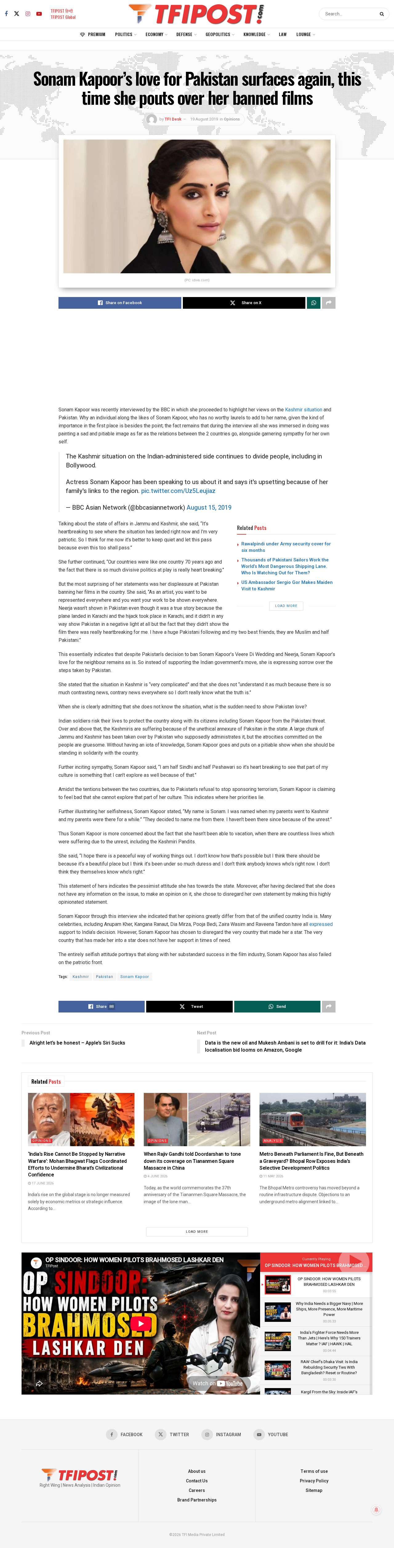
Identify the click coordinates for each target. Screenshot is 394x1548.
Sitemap (314, 1490)
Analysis (273, 1141)
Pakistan (104, 977)
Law (283, 34)
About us (197, 1471)
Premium (96, 34)
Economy (154, 34)
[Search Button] (383, 14)
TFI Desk (173, 119)
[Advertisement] (197, 363)
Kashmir (81, 977)
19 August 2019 (204, 119)
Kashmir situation (303, 410)
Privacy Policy (314, 1481)
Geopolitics (218, 34)
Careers (197, 1490)
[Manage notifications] (376, 1510)
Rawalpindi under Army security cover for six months (286, 547)
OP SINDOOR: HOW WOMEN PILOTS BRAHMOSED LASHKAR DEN (328, 1265)
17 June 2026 (42, 1183)
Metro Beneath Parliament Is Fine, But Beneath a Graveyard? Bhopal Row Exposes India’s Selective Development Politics (311, 1161)
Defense (184, 34)
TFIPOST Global (62, 17)
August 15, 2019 (209, 507)
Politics (123, 34)
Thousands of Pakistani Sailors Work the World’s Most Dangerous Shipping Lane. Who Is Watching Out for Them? (285, 566)
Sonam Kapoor (134, 977)
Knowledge (254, 34)
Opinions (232, 119)
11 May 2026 (272, 1176)
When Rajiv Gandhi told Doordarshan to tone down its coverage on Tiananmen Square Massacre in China (192, 1161)
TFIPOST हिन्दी (61, 10)
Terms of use (314, 1471)
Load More (286, 606)
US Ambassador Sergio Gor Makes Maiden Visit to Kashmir (287, 585)
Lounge (303, 34)
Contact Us (197, 1481)
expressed (321, 924)
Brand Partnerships (197, 1500)
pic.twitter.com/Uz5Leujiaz (178, 491)
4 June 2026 (157, 1176)
